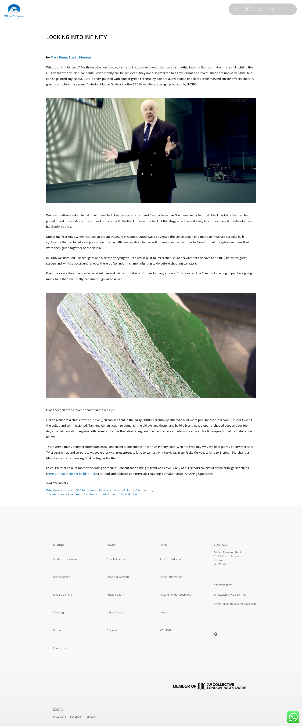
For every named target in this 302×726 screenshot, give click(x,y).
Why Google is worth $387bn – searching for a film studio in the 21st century (99, 490)
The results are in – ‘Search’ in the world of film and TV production (92, 494)
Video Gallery (115, 612)
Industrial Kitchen (118, 576)
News (163, 612)
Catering (58, 612)
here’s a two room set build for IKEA (72, 473)
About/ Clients (116, 559)
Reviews (112, 630)
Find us (57, 630)
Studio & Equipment (65, 559)
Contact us (59, 648)
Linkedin (92, 716)
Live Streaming (62, 594)
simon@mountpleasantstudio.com (235, 603)
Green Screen (61, 576)
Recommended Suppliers (175, 594)
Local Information (171, 576)
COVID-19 (166, 630)
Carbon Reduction (171, 559)
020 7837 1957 (223, 585)
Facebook (76, 716)
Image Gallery (115, 594)
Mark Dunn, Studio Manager (72, 57)
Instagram (59, 716)
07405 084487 (237, 594)
